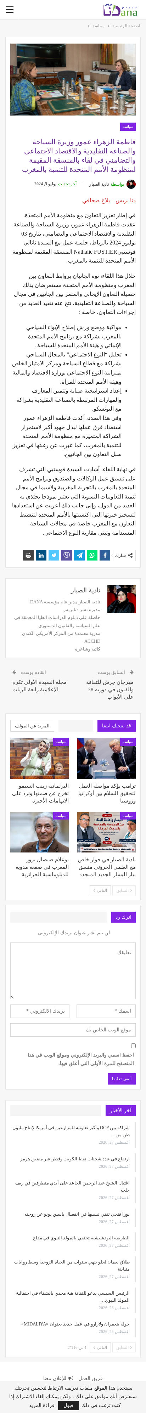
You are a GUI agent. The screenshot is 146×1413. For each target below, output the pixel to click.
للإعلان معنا (54, 1378)
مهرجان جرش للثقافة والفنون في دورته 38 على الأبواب (110, 689)
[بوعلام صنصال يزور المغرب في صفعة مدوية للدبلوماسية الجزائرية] (39, 832)
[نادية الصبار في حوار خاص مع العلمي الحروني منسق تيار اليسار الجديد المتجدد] (106, 832)
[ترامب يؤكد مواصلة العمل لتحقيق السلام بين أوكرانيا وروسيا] (106, 758)
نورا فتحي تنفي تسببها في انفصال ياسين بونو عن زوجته (77, 1214)
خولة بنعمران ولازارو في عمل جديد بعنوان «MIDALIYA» (75, 1324)
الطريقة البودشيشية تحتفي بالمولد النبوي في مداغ (81, 1237)
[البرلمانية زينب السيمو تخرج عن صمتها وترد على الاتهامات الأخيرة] (39, 758)
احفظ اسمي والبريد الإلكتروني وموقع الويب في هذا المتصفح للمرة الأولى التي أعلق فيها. (81, 1059)
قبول (68, 1405)
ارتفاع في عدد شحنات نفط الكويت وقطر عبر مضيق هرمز (75, 1158)
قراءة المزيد (42, 1405)
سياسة (128, 126)
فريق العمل (90, 1378)
